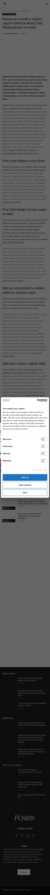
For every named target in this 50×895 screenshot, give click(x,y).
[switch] (44, 446)
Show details (37, 470)
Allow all (25, 477)
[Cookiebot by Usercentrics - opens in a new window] (37, 400)
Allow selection (25, 485)
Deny (25, 492)
